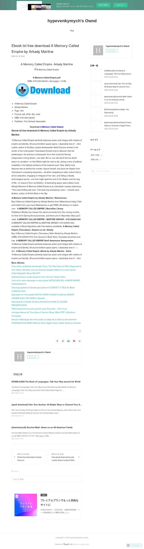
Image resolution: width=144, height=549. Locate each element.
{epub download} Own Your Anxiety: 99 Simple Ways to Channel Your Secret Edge (51, 404)
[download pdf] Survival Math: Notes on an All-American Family (42, 427)
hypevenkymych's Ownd (72, 20)
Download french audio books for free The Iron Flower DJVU (38, 276)
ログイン (120, 5)
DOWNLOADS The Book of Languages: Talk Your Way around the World (46, 381)
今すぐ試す (103, 5)
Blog (72, 30)
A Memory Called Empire (52, 126)
